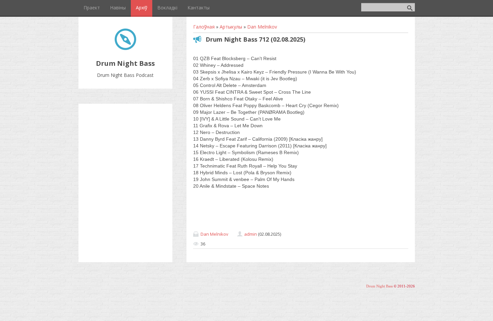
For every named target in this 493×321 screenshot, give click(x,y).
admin (250, 234)
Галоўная (204, 27)
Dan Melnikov (262, 27)
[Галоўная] (125, 48)
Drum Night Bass (379, 286)
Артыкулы (231, 27)
